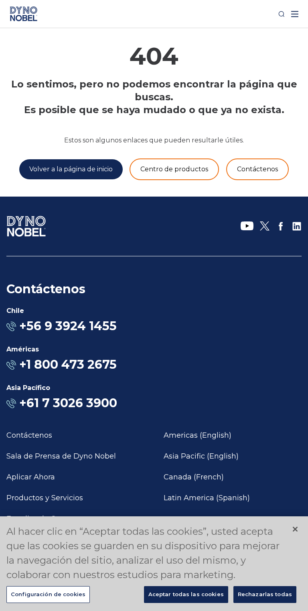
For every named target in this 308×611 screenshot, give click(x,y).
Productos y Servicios (44, 497)
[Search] (281, 14)
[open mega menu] (294, 14)
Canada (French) (194, 477)
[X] (265, 226)
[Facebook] (281, 226)
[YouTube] (247, 226)
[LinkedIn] (297, 226)
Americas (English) (197, 435)
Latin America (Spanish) (207, 497)
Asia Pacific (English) (201, 456)
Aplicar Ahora (30, 477)
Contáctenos (29, 435)
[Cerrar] (295, 529)
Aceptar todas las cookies (186, 594)
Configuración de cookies (48, 594)
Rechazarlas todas (265, 594)
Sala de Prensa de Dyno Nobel (61, 456)
